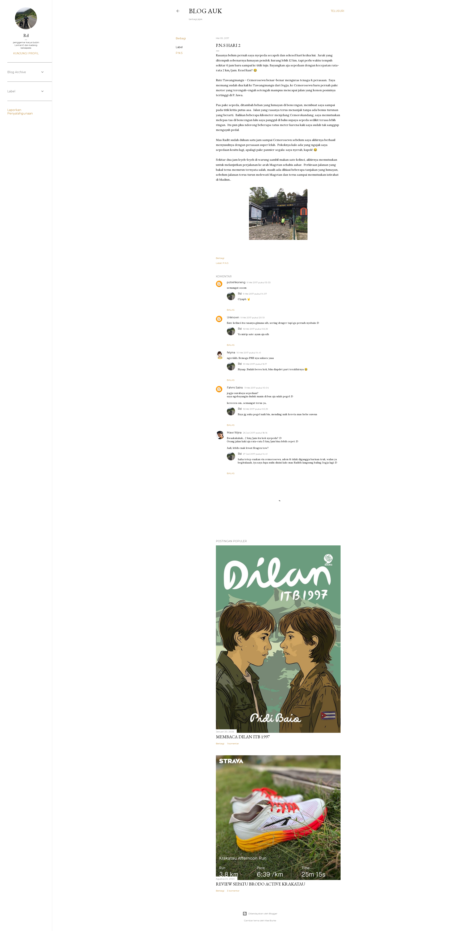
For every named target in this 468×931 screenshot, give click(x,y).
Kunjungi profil (26, 53)
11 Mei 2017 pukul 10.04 (256, 387)
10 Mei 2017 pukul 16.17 (255, 364)
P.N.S (179, 53)
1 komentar (233, 743)
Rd (239, 293)
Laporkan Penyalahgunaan (20, 111)
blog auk (205, 11)
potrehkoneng (236, 282)
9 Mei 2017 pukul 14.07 (255, 293)
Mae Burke (270, 920)
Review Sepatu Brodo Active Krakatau (260, 884)
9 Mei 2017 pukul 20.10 (253, 317)
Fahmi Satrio (235, 387)
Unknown (233, 317)
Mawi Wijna (234, 432)
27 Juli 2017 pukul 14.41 (255, 454)
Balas (230, 309)
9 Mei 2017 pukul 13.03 (259, 282)
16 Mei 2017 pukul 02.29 (255, 328)
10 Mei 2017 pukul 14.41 (249, 352)
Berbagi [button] (181, 38)
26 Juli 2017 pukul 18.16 (255, 432)
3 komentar (233, 890)
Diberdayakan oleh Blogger (262, 913)
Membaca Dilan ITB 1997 (243, 737)
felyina (231, 352)
